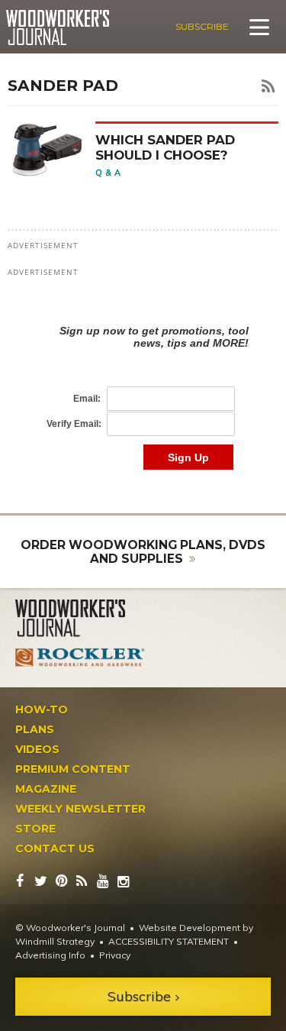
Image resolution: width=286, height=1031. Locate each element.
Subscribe (202, 26)
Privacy (114, 955)
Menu (259, 26)
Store (35, 828)
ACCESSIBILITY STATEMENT (168, 941)
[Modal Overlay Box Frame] (143, 381)
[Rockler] (80, 657)
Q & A (108, 172)
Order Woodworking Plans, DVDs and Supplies (143, 552)
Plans (34, 729)
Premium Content (72, 769)
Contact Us (55, 848)
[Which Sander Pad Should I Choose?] (51, 149)
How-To (41, 709)
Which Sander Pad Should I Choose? (165, 147)
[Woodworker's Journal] (80, 619)
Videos (37, 749)
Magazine (45, 789)
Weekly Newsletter (80, 809)
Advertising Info (50, 955)
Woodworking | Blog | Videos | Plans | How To (57, 27)
